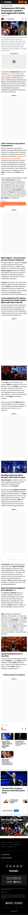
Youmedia (3, 842)
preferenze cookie (11, 846)
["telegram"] (19, 828)
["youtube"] (9, 828)
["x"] (12, 828)
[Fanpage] (14, 871)
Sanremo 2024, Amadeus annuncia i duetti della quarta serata (13, 790)
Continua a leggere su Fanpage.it (14, 675)
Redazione (3, 846)
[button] (25, 19)
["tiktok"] (2, 828)
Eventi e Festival (4, 725)
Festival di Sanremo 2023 (7, 5)
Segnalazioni (10, 842)
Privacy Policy (18, 842)
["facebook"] (16, 828)
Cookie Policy (4, 844)
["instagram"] (6, 828)
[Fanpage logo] (8, 2)
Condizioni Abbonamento (14, 844)
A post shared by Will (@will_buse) (14, 559)
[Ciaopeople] (14, 911)
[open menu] (1, 2)
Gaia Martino (11, 19)
